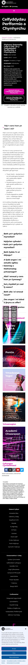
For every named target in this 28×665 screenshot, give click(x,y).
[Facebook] (6, 470)
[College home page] (9, 2)
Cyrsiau (10, 37)
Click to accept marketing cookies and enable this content (6, 315)
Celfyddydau (15, 63)
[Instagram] (10, 470)
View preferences (14, 657)
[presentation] (14, 176)
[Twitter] (22, 470)
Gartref (4, 37)
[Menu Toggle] (14, 10)
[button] (25, 629)
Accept (14, 648)
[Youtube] (18, 470)
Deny (14, 653)
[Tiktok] (14, 470)
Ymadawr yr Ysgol (14, 60)
